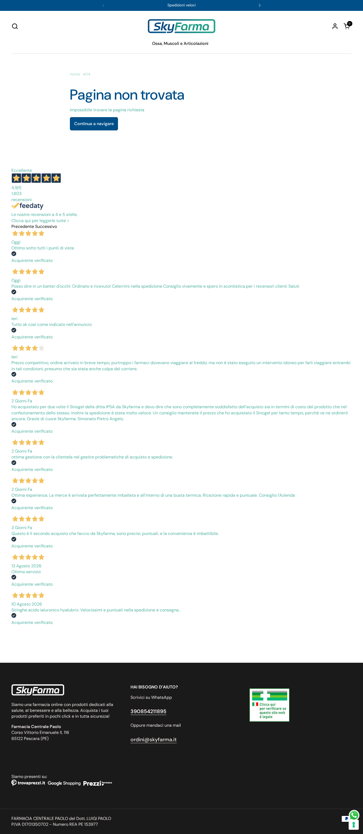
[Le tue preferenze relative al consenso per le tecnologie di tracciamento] (354, 825)
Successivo (46, 226)
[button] (14, 26)
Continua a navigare (94, 123)
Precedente (22, 226)
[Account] (335, 26)
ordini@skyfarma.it (153, 739)
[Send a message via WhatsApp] (354, 815)
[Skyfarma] (181, 26)
